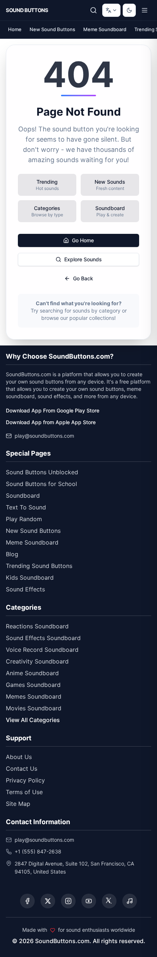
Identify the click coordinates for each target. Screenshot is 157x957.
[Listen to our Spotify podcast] (129, 901)
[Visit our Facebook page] (27, 901)
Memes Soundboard (33, 696)
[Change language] (111, 10)
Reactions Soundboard (37, 626)
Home (15, 29)
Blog (12, 554)
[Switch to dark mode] (129, 10)
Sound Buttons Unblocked (42, 472)
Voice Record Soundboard (42, 649)
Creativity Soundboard (37, 661)
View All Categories (33, 720)
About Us (19, 756)
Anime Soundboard (32, 673)
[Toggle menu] (144, 10)
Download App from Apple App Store (51, 422)
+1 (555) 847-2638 (38, 851)
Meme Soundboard (104, 29)
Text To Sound (26, 507)
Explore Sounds (83, 259)
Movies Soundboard (33, 708)
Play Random (24, 519)
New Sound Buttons (52, 29)
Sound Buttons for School (41, 483)
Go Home (83, 240)
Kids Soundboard (30, 577)
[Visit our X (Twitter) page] (48, 901)
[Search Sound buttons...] (93, 10)
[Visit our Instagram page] (68, 901)
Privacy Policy (25, 780)
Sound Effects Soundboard (43, 638)
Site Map (18, 803)
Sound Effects (25, 589)
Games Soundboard (33, 684)
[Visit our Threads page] (109, 901)
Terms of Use (24, 792)
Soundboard (23, 495)
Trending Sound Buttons (39, 565)
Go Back (83, 278)
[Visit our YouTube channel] (88, 901)
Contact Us (21, 768)
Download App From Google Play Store (52, 410)
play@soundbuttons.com (44, 436)
